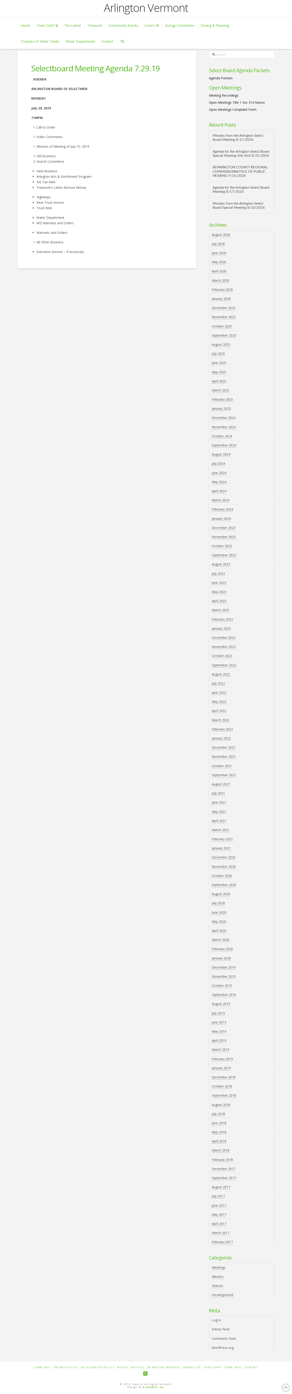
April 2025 (219, 381)
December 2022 (223, 637)
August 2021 (221, 784)
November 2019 (224, 976)
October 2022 (222, 656)
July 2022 (218, 683)
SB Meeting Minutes (163, 1367)
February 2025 (222, 399)
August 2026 (221, 234)
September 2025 (224, 335)
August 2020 (221, 894)
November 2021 (224, 756)
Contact (251, 1367)
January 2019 (221, 1068)
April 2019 (219, 1040)
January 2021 (221, 848)
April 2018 (219, 1141)
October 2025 (222, 326)
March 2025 (220, 390)
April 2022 (219, 711)
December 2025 (223, 308)
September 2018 (224, 1095)
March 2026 (220, 280)
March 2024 (220, 500)
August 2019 (221, 1004)
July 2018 (218, 1114)
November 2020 (224, 866)
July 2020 (218, 903)
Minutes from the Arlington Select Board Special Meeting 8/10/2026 (239, 206)
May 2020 (219, 921)
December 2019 (223, 967)
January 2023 (221, 628)
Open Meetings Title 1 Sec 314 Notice (237, 102)
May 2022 (219, 701)
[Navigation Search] (122, 41)
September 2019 (224, 994)
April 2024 (219, 491)
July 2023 (218, 573)
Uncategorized (222, 1295)
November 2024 (224, 427)
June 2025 (219, 363)
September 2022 (224, 665)
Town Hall (42, 1367)
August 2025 (221, 344)
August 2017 (221, 1187)
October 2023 (222, 546)
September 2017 (224, 1178)
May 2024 (219, 482)
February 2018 (222, 1159)
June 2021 (219, 802)
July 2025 (218, 353)
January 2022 (221, 738)
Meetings (218, 1267)
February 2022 (222, 729)
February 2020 (222, 949)
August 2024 (221, 454)
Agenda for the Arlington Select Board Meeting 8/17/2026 (241, 190)
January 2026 (221, 298)
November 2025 (224, 317)
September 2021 (224, 775)
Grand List (192, 1367)
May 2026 (219, 262)
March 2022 (220, 720)
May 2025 (219, 372)
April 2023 (219, 601)
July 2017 (218, 1196)
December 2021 (223, 747)
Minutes (218, 1276)
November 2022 (224, 646)
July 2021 (218, 793)
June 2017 (219, 1205)
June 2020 (219, 912)
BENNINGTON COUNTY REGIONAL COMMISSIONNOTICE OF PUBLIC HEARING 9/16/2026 (240, 172)
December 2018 (223, 1077)
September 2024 (224, 445)
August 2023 (221, 564)
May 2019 (219, 1031)
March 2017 (220, 1233)
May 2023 (219, 592)
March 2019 (220, 1049)
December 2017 (223, 1169)
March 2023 (220, 610)
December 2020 (223, 857)
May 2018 (219, 1132)
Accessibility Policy (97, 1367)
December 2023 (223, 528)
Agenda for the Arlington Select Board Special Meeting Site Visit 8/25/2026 (241, 154)
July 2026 (218, 244)
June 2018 (219, 1123)
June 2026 (219, 253)
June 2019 (219, 1022)
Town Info (233, 1367)
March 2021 (220, 830)
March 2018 (220, 1150)
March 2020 (220, 940)
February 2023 (222, 619)
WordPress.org (223, 1347)
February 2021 (222, 839)
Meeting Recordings (223, 95)
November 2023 (224, 537)
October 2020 (222, 876)
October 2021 (222, 766)
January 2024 (221, 518)
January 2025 (221, 408)
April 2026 (219, 271)
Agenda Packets (221, 78)
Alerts (122, 1367)
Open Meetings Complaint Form (232, 109)
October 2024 (222, 436)
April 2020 (219, 930)
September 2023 (224, 555)
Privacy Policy (66, 1367)
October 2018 (222, 1086)
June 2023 (219, 582)
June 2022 (219, 692)
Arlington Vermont (146, 7)
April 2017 (219, 1223)
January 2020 (221, 958)
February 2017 (222, 1242)
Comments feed (224, 1338)
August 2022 (221, 674)
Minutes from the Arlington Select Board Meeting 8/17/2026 (238, 138)
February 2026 (222, 289)
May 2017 (219, 1214)
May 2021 (219, 811)
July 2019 (218, 1013)
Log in (216, 1320)
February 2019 (222, 1059)
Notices (217, 1285)
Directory (212, 1367)
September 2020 (224, 885)
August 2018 (221, 1105)
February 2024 (222, 509)
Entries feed (220, 1329)
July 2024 (218, 463)
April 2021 (219, 821)
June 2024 (219, 473)
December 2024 (223, 417)
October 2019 (222, 985)
